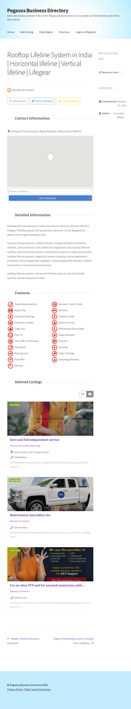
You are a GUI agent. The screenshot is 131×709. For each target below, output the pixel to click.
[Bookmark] (10, 432)
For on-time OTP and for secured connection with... (47, 585)
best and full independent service (34, 440)
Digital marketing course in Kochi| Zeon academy (73, 641)
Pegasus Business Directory (37, 10)
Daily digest (46, 32)
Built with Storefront (38, 689)
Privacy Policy (15, 689)
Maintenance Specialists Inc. (30, 515)
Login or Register (86, 32)
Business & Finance (20, 521)
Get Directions (47, 198)
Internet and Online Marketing (25, 445)
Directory (64, 32)
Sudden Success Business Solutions (23, 641)
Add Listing (26, 32)
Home (10, 32)
